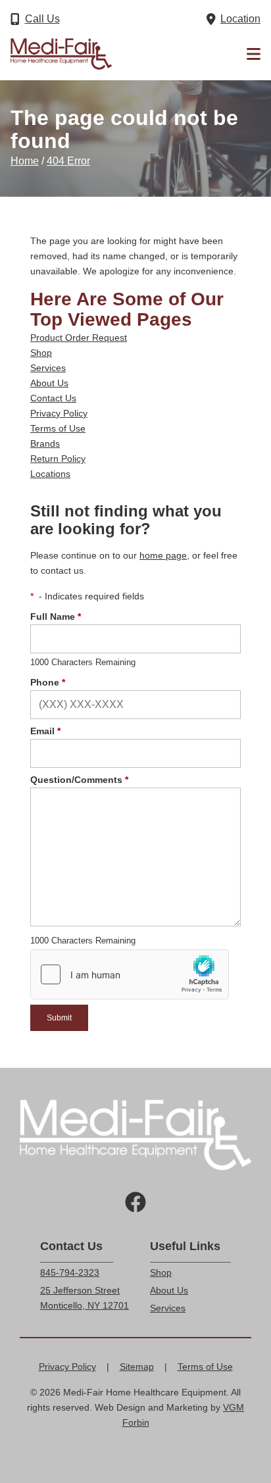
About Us (49, 383)
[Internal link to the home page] (135, 1134)
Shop (41, 352)
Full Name (55, 616)
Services (48, 368)
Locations (50, 473)
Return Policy (58, 458)
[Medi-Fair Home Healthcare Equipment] (61, 53)
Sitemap (137, 1366)
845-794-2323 (69, 1272)
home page (163, 555)
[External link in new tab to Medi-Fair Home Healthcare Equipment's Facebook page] (135, 1203)
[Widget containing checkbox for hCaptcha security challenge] (129, 974)
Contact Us (53, 398)
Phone (47, 682)
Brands (45, 443)
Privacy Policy (58, 413)
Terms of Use (58, 428)
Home (25, 160)
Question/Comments (79, 779)
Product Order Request (78, 337)
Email (45, 731)
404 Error (68, 160)
